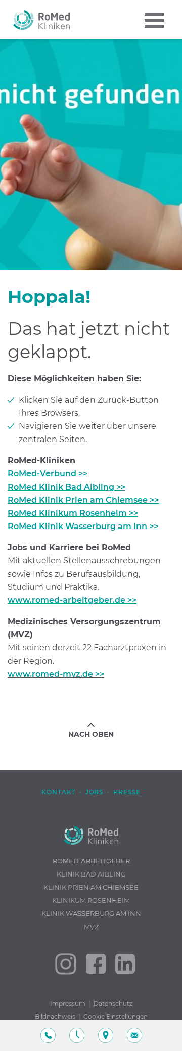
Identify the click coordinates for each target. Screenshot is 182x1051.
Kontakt (58, 792)
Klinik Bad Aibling (91, 874)
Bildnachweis (55, 1016)
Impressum (67, 1004)
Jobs (94, 792)
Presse (127, 792)
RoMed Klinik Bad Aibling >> (66, 487)
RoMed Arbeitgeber (91, 861)
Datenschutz (113, 1004)
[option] (91, 154)
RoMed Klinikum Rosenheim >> (73, 513)
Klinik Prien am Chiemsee (91, 887)
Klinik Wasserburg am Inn (91, 913)
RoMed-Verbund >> (47, 473)
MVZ (91, 927)
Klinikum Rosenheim (91, 900)
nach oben (91, 734)
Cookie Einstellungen (115, 1016)
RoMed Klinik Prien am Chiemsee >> (83, 500)
